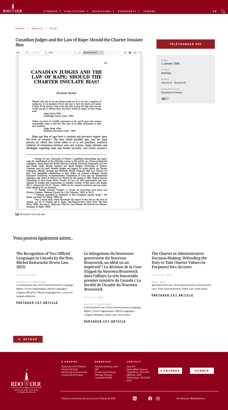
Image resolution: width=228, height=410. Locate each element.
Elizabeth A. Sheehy (171, 92)
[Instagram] (158, 398)
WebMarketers (198, 398)
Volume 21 (37, 28)
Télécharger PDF (185, 44)
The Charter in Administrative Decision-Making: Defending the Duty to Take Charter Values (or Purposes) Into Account (179, 260)
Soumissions (101, 11)
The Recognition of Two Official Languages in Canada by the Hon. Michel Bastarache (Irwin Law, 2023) (45, 260)
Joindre (149, 11)
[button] (46, 302)
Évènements (127, 11)
